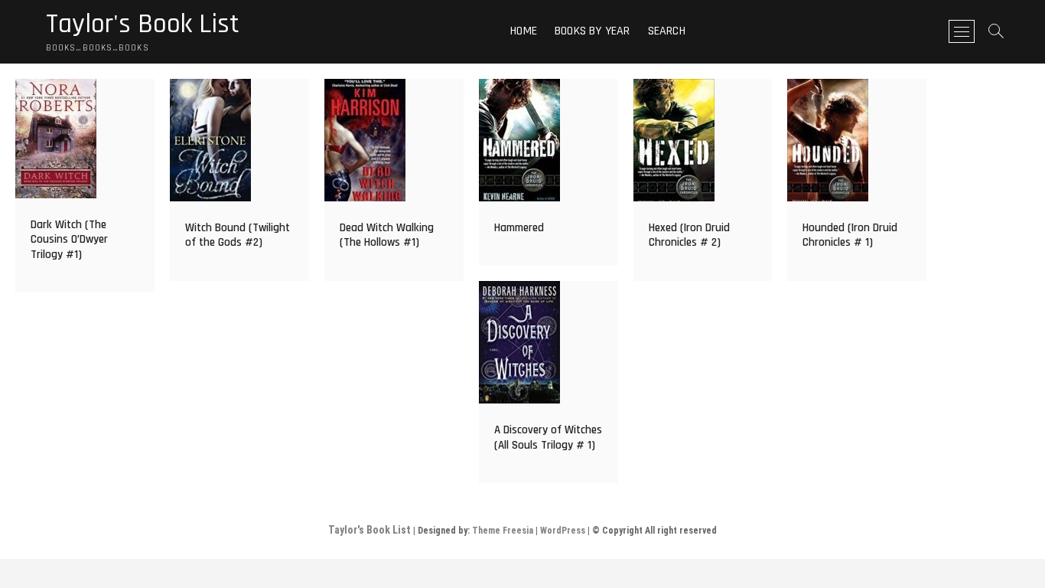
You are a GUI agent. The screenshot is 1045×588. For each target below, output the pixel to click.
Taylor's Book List (142, 24)
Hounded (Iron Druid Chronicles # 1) (849, 235)
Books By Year (592, 31)
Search (666, 31)
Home (523, 31)
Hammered (519, 227)
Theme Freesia (502, 530)
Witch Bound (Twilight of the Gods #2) (237, 235)
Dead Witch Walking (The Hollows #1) (387, 235)
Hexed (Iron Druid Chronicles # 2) (689, 235)
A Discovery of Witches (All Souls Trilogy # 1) (548, 437)
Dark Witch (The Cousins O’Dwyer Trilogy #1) (69, 239)
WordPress (562, 530)
